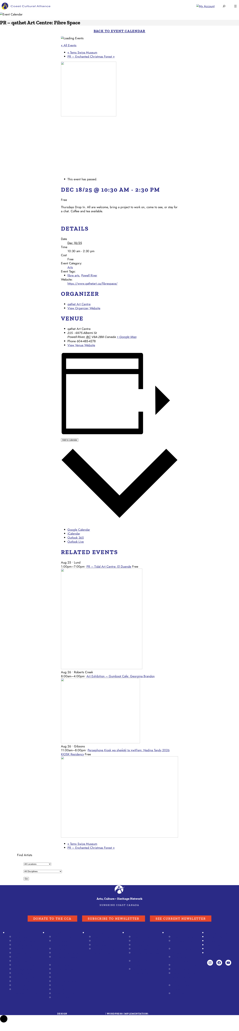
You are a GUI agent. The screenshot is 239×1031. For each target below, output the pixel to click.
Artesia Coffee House (181, 987)
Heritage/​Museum (25, 969)
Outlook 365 (75, 537)
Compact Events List (66, 953)
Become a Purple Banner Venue (104, 950)
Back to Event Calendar (119, 31)
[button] (3, 1019)
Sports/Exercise (63, 969)
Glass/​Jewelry (22, 953)
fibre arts (73, 275)
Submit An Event (64, 936)
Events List (60, 948)
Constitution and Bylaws (183, 950)
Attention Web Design (165, 1013)
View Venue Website (81, 345)
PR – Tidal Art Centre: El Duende (108, 566)
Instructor (19, 985)
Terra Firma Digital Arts (86, 1013)
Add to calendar (69, 440)
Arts (70, 267)
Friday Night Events (146, 948)
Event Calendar (56, 932)
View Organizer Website (83, 308)
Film (55, 977)
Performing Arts (23, 977)
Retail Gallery (22, 961)
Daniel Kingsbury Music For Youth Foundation (183, 977)
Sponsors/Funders (218, 932)
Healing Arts (21, 973)
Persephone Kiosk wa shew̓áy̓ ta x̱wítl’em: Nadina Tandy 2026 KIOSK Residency (115, 752)
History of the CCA (185, 969)
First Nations (61, 997)
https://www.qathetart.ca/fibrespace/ (92, 283)
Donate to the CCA (52, 919)
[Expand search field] (224, 6)
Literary (58, 985)
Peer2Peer (179, 993)
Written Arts (21, 981)
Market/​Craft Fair (24, 965)
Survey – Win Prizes (142, 963)
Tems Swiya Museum (82, 52)
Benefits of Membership (180, 959)
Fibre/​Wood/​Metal (25, 948)
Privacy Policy (214, 948)
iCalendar (73, 533)
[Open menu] (235, 6)
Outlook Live (75, 541)
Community (60, 989)
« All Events (68, 45)
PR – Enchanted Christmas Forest (91, 56)
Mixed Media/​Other (26, 957)
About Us (172, 932)
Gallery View (101, 936)
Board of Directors (184, 965)
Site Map (212, 953)
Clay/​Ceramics (22, 945)
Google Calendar (78, 529)
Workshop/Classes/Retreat (66, 959)
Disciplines (20, 936)
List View (99, 941)
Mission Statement (184, 936)
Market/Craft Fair (64, 993)
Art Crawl (132, 932)
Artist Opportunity (65, 965)
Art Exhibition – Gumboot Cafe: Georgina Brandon (120, 676)
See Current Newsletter (181, 919)
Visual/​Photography (26, 941)
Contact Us (213, 945)
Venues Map (141, 945)
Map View (99, 945)
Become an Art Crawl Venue (142, 971)
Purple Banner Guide (100, 932)
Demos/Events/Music (146, 955)
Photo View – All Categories (64, 943)
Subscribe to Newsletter (113, 919)
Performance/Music (66, 981)
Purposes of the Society (182, 943)
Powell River (89, 275)
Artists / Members (19, 932)
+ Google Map (127, 337)
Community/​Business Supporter (26, 991)
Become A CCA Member (222, 941)
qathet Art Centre (79, 304)
